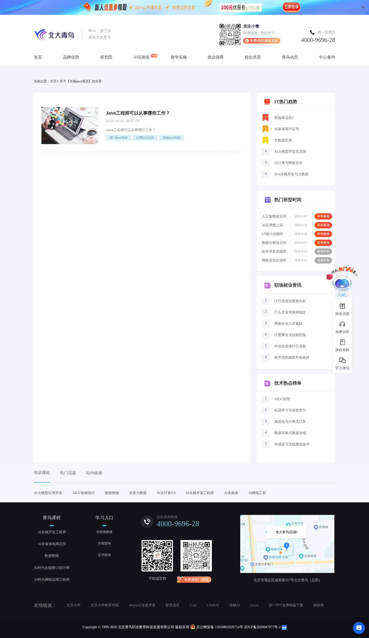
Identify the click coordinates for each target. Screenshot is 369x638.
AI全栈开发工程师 (200, 493)
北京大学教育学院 (105, 605)
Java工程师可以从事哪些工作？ (138, 113)
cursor (254, 605)
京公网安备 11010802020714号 (219, 627)
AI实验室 (141, 57)
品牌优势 (71, 57)
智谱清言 (172, 605)
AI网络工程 (257, 493)
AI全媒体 (231, 493)
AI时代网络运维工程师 (52, 579)
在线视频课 (104, 532)
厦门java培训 (119, 137)
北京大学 (74, 605)
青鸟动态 (290, 57)
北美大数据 (138, 493)
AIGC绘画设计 (83, 493)
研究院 (106, 57)
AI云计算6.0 (166, 493)
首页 (38, 57)
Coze (193, 605)
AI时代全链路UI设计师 (52, 568)
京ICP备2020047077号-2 (262, 627)
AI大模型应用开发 (48, 493)
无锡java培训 (171, 137)
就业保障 (216, 57)
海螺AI (234, 605)
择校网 (318, 605)
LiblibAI (213, 605)
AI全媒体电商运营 (52, 544)
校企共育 (253, 57)
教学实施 (179, 57)
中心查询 (327, 57)
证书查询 (104, 555)
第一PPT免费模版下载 (286, 605)
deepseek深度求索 (142, 605)
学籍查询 (104, 543)
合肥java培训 (145, 137)
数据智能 (112, 493)
